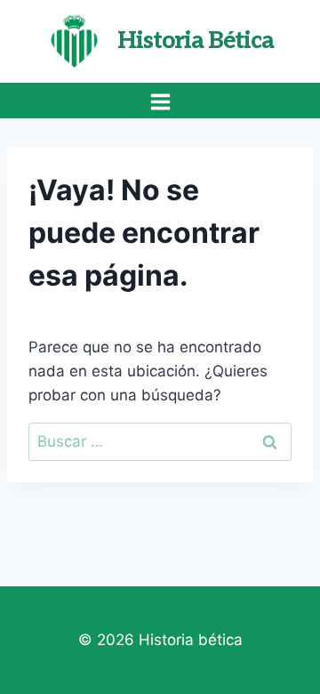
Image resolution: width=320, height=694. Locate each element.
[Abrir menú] (160, 101)
